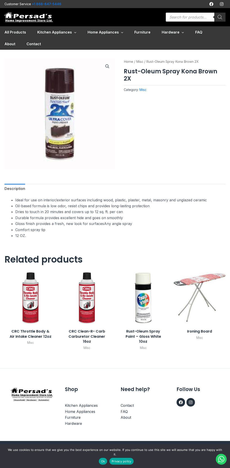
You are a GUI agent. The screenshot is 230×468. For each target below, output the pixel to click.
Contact (127, 405)
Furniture (73, 417)
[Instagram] (222, 4)
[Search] (220, 17)
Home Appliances (80, 411)
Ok (103, 461)
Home (128, 62)
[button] (74, 32)
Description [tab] (14, 188)
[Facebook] (211, 4)
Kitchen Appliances (81, 405)
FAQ (124, 411)
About (126, 417)
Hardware (73, 423)
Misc (139, 62)
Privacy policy (121, 461)
